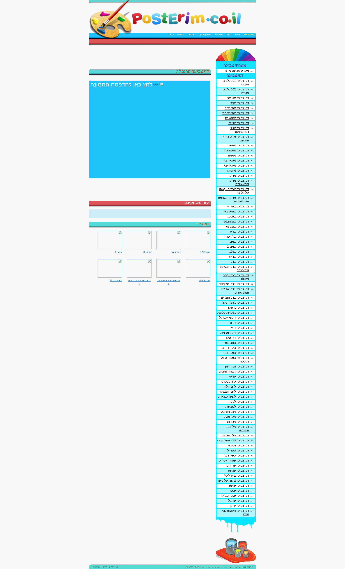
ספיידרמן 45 (116, 280)
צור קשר (96, 567)
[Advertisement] (214, 41)
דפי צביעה (113, 567)
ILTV (105, 567)
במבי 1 (118, 252)
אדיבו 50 (147, 252)
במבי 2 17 (205, 252)
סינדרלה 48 (204, 280)
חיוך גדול (176, 252)
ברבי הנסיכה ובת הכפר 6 (168, 282)
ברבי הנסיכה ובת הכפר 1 (139, 282)
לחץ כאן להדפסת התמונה (121, 84)
